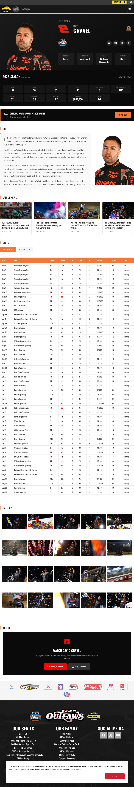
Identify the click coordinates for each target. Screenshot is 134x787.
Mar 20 (4, 296)
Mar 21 (4, 301)
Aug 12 (4, 478)
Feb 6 (4, 270)
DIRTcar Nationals (67, 737)
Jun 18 (4, 394)
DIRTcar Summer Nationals (23, 751)
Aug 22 (4, 492)
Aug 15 (4, 483)
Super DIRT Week (67, 740)
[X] (122, 43)
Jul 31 (4, 461)
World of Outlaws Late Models (23, 740)
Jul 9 (3, 416)
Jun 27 (4, 412)
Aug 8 (4, 474)
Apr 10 (4, 314)
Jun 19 (4, 398)
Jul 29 (4, 456)
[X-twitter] (111, 735)
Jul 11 (4, 425)
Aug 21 (4, 487)
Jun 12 (4, 385)
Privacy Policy (74, 769)
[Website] (109, 43)
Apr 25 (4, 332)
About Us (23, 733)
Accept (115, 776)
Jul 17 (4, 434)
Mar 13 (4, 292)
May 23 (4, 363)
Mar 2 (4, 283)
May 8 (4, 341)
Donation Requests (67, 758)
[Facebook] (115, 43)
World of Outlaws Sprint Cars (23, 744)
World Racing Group (66, 747)
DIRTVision (66, 733)
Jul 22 (4, 443)
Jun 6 (4, 376)
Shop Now (123, 115)
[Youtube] (118, 735)
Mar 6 (4, 287)
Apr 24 (4, 327)
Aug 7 (4, 470)
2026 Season (8, 249)
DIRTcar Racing (23, 758)
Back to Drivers (64, 21)
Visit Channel (81, 666)
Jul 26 (4, 452)
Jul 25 (4, 447)
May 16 (4, 354)
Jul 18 (4, 438)
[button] (131, 2)
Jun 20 (4, 403)
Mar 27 (4, 305)
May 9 (4, 345)
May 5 (4, 336)
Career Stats (24, 249)
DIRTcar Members (67, 751)
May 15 (4, 350)
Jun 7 (3, 381)
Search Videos (57, 666)
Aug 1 (4, 465)
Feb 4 (4, 265)
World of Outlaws (23, 737)
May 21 (4, 358)
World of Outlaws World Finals (67, 744)
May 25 (4, 367)
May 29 (4, 372)
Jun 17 (4, 390)
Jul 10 (4, 421)
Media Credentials (67, 755)
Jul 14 (4, 430)
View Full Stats (125, 77)
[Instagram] (128, 43)
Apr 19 (4, 323)
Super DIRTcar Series (23, 747)
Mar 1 (4, 278)
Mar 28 (4, 310)
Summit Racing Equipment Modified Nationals (23, 755)
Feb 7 (4, 274)
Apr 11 (4, 318)
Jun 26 (4, 407)
